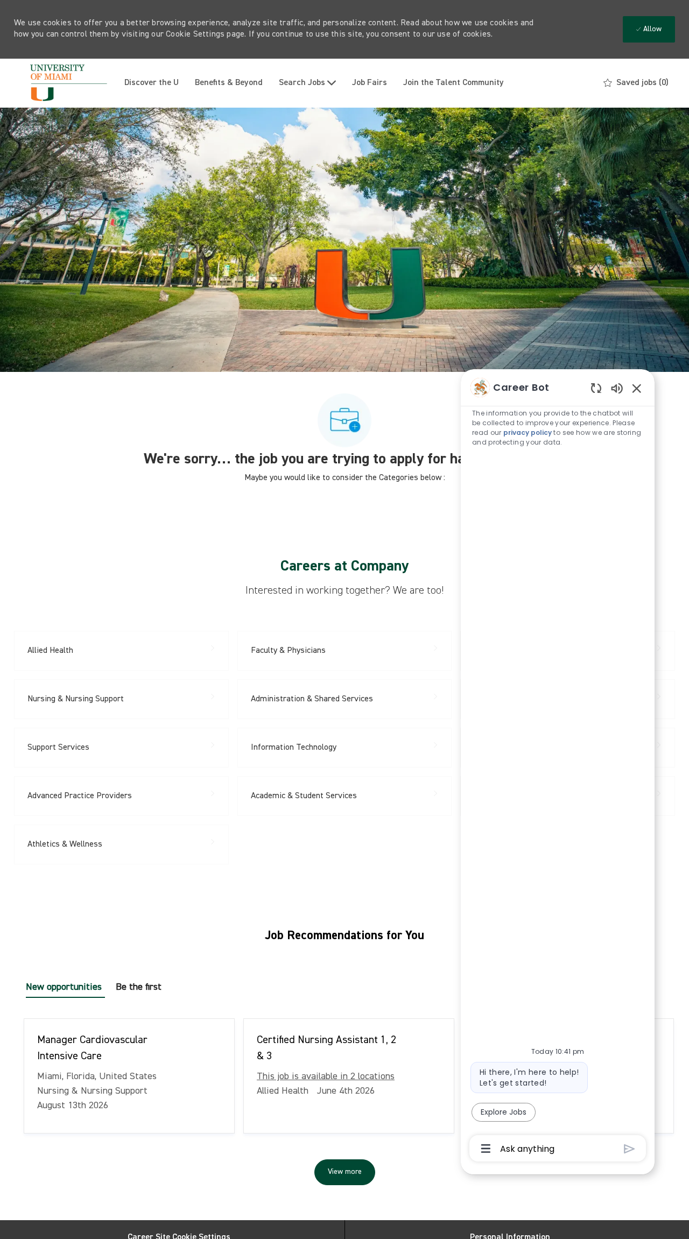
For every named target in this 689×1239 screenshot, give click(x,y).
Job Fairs (369, 83)
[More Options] (486, 1148)
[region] (558, 767)
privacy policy (527, 432)
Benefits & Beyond (229, 83)
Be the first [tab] (138, 987)
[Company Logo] (65, 83)
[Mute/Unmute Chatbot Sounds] (617, 388)
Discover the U (151, 83)
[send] (629, 1149)
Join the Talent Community (453, 83)
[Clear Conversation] (596, 388)
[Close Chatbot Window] (637, 388)
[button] (344, 1172)
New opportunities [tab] (64, 987)
